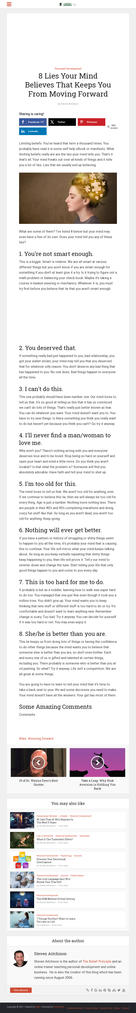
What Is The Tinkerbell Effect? (55, 839)
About (117, 1008)
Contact (125, 1008)
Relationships (77, 875)
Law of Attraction (45, 836)
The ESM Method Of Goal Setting (56, 898)
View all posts (21, 990)
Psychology (66, 855)
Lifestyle (63, 816)
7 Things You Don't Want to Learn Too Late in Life (56, 920)
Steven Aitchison (69, 104)
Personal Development (68, 68)
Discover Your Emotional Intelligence (51, 861)
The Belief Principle (97, 961)
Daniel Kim (44, 925)
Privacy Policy (91, 1008)
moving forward (41, 739)
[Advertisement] (68, 38)
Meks (38, 1007)
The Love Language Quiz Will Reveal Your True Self (54, 880)
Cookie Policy (106, 1008)
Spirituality (84, 836)
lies (23, 739)
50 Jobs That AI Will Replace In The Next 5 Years (55, 821)
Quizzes (78, 855)
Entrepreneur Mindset (47, 816)
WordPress (58, 1007)
